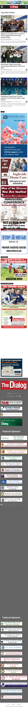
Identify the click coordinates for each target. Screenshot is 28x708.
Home (2, 10)
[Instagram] (11, 396)
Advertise (13, 704)
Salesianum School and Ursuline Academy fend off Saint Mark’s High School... (13, 98)
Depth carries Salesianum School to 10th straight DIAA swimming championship (13, 35)
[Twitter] (17, 396)
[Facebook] (8, 396)
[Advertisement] (14, 343)
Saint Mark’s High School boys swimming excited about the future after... (13, 66)
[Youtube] (20, 396)
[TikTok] (14, 396)
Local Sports (3, 31)
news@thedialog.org (16, 393)
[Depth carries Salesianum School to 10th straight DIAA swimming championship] (14, 23)
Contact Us (19, 704)
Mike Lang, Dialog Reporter (6, 39)
